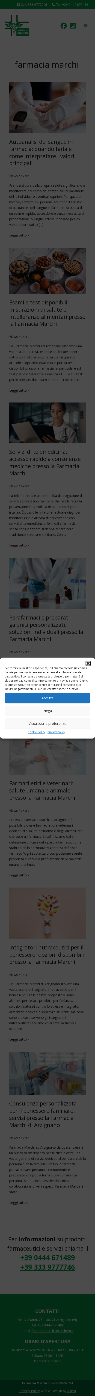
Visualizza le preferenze (47, 723)
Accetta (47, 698)
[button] (88, 663)
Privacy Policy (56, 732)
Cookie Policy (36, 732)
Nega (47, 710)
